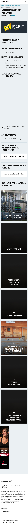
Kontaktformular (8, 522)
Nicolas (13, 15)
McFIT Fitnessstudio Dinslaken (14, 156)
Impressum (6, 512)
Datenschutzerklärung (10, 514)
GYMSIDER (5, 2)
